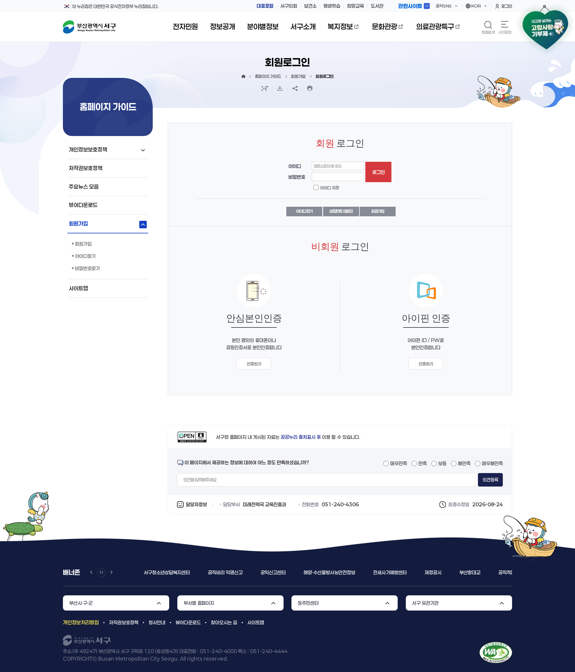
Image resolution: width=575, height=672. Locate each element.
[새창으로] (495, 652)
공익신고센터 (273, 572)
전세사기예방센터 (390, 572)
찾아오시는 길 (224, 622)
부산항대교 (469, 572)
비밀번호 (296, 177)
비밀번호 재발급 (340, 211)
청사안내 (157, 622)
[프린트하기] (309, 88)
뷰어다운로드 (188, 622)
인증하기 (254, 363)
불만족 (464, 463)
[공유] (294, 88)
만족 (422, 463)
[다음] (111, 572)
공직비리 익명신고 (225, 572)
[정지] (101, 572)
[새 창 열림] (265, 88)
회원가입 (377, 211)
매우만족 (398, 463)
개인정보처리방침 (81, 622)
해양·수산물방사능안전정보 (329, 572)
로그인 (378, 172)
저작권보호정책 (123, 622)
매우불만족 (492, 463)
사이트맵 (504, 32)
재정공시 (433, 572)
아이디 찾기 (304, 211)
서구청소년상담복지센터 (167, 572)
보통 (442, 463)
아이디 (294, 166)
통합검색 (488, 32)
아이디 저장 (329, 187)
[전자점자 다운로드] (280, 88)
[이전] (91, 572)
